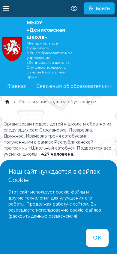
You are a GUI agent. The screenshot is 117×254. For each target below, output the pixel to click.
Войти (103, 8)
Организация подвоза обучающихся (58, 101)
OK (97, 237)
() (42, 216)
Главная (17, 86)
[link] (7, 101)
